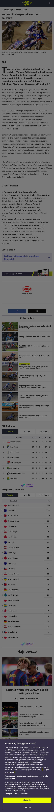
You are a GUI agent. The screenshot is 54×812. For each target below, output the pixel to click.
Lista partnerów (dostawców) (16, 793)
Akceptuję (27, 800)
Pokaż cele (27, 807)
